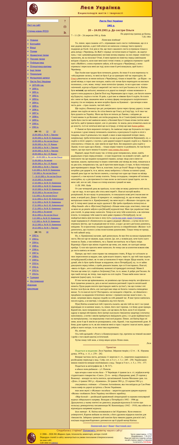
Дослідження (37, 281)
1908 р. (35, 256)
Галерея (34, 277)
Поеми (33, 51)
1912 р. (35, 270)
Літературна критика (40, 66)
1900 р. (35, 124)
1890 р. (35, 89)
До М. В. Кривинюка (46, 138)
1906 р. (35, 249)
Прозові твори (37, 59)
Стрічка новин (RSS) (38, 31)
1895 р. (35, 106)
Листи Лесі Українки (40, 81)
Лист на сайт (33, 25)
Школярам (32, 289)
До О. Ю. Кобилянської (47, 199)
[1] (47, 131)
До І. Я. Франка (44, 144)
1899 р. (35, 120)
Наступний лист (123, 425)
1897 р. (35, 113)
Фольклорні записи (40, 78)
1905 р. (35, 246)
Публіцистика (37, 63)
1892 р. (35, 96)
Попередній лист (99, 425)
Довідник (32, 285)
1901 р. (35, 127)
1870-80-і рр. (38, 85)
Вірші (33, 47)
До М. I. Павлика (45, 135)
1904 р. (35, 242)
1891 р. (35, 92)
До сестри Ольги (45, 141)
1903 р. (35, 239)
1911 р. (35, 267)
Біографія (35, 44)
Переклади (36, 74)
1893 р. (35, 99)
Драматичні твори (39, 55)
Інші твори (35, 70)
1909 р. (35, 260)
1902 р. (35, 235)
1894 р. (35, 103)
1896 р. (35, 110)
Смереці (54, 443)
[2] (54, 131)
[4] (47, 232)
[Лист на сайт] (65, 27)
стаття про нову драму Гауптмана (127, 217)
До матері (42, 160)
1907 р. (35, 253)
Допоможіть (89, 430)
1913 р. (35, 274)
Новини (34, 40)
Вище (111, 425)
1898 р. (35, 117)
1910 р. (35, 263)
